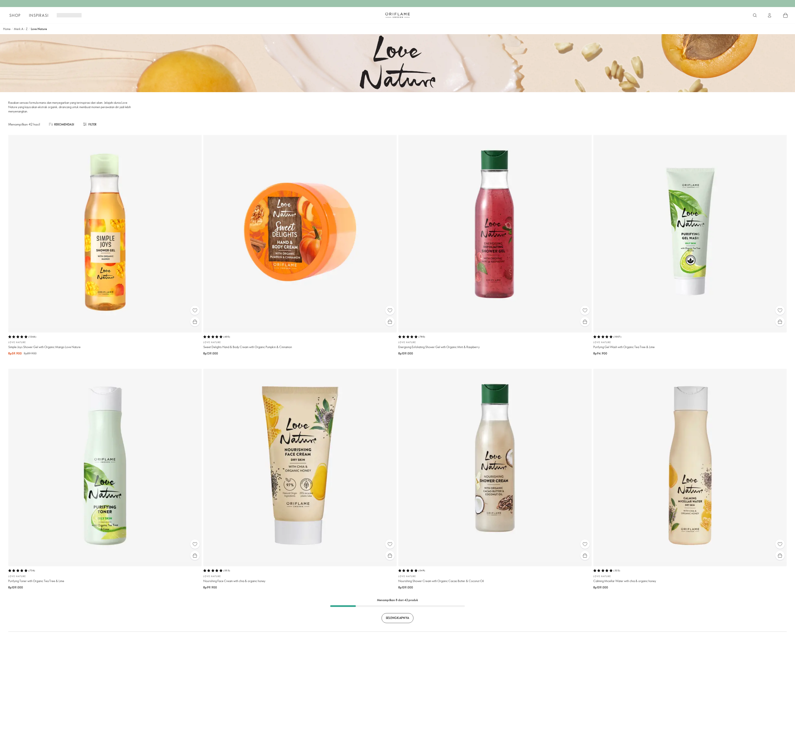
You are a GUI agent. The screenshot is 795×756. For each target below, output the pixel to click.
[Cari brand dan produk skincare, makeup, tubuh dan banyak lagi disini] (755, 15)
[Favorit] (195, 310)
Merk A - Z (21, 29)
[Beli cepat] (195, 321)
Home (7, 29)
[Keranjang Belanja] (785, 15)
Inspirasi (38, 15)
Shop (15, 15)
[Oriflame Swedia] (397, 15)
